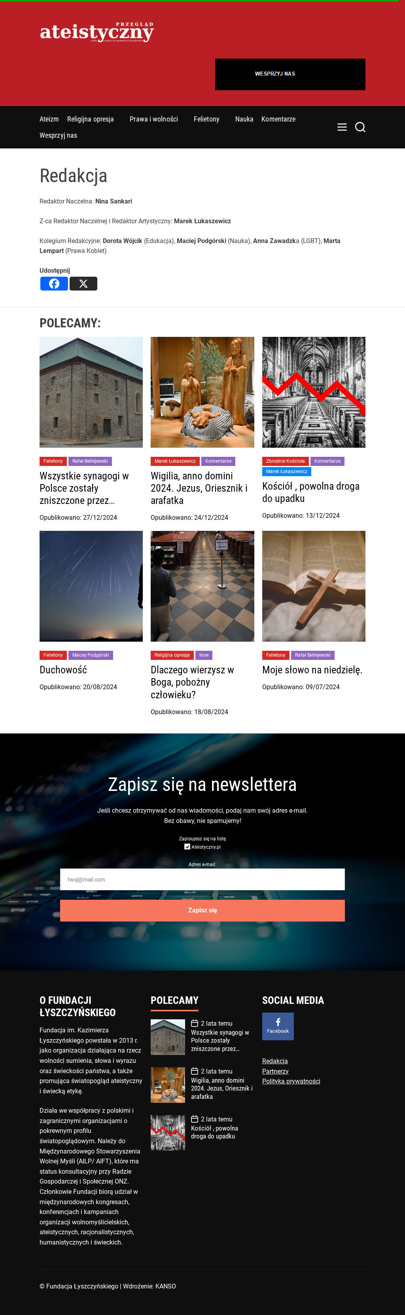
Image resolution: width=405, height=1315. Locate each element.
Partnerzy (275, 1071)
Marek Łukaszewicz (175, 461)
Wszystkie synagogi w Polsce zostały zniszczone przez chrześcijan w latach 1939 (84, 500)
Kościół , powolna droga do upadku (214, 1132)
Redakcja (275, 1061)
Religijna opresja (90, 119)
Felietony (207, 119)
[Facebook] (54, 284)
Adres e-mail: (202, 864)
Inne (203, 655)
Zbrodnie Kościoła (285, 461)
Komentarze (278, 119)
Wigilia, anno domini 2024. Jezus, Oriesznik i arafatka (199, 488)
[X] (83, 284)
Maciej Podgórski (90, 655)
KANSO (165, 1286)
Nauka (244, 119)
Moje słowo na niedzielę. (312, 670)
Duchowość (63, 670)
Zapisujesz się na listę (202, 839)
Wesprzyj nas (58, 135)
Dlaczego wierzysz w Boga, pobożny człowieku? (192, 682)
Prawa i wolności (154, 119)
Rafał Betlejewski (90, 461)
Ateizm (49, 119)
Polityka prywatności (291, 1081)
